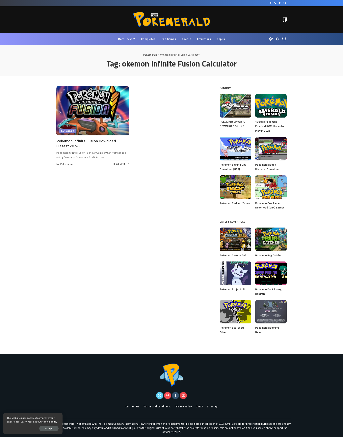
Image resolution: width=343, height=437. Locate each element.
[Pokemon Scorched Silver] (235, 312)
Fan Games (67, 131)
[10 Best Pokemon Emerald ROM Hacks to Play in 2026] (271, 106)
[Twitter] (270, 3)
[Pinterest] (275, 3)
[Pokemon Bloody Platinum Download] (271, 148)
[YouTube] (284, 3)
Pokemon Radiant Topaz (235, 203)
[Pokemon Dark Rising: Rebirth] (271, 273)
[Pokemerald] (171, 19)
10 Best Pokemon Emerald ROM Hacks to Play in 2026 (269, 126)
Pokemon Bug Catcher (269, 255)
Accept (49, 428)
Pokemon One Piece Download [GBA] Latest (269, 205)
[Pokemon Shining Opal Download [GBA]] (235, 148)
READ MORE (120, 163)
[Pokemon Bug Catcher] (271, 239)
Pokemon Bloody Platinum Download (267, 166)
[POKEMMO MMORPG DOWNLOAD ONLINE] (235, 106)
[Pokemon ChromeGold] (235, 239)
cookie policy (49, 421)
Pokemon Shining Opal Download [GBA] (233, 166)
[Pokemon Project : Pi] (235, 273)
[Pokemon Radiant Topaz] (235, 187)
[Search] (284, 39)
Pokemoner (67, 163)
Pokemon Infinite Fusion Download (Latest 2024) (86, 143)
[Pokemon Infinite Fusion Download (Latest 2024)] (92, 110)
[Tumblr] (279, 3)
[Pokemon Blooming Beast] (271, 312)
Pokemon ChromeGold (233, 255)
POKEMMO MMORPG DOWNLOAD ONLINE (232, 124)
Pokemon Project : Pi (232, 289)
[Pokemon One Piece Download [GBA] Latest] (271, 187)
